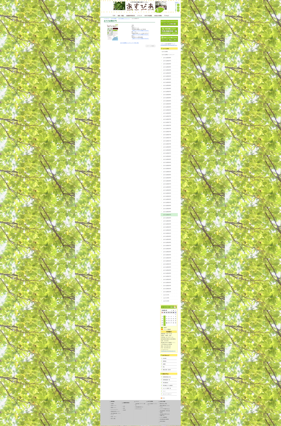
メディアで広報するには (165, 408)
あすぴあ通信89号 (167, 85)
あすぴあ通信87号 (167, 91)
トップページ (106, 18)
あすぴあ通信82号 (167, 106)
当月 (124, 406)
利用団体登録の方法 (167, 376)
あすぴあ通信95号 (167, 66)
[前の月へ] (171, 310)
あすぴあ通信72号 (167, 137)
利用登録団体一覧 (166, 379)
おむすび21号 (166, 294)
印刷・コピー (113, 416)
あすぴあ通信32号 (167, 260)
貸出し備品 (113, 418)
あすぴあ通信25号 (167, 282)
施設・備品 (121, 15)
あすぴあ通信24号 (167, 285)
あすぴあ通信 (148, 15)
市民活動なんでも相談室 (167, 385)
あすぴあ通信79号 (167, 116)
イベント (139, 15)
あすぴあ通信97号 (167, 60)
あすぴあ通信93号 (167, 73)
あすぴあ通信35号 (167, 251)
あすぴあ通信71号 (167, 140)
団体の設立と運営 (163, 403)
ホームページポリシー (167, 394)
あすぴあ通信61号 (167, 171)
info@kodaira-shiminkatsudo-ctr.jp (168, 351)
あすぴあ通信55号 (167, 190)
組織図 (164, 364)
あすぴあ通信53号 (167, 196)
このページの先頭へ (150, 45)
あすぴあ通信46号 (167, 217)
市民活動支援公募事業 (164, 419)
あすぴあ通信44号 (167, 224)
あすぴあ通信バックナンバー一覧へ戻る (129, 42)
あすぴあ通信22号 (167, 291)
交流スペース (113, 405)
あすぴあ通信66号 (167, 156)
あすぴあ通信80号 (167, 113)
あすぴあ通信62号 (167, 168)
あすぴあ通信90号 (167, 82)
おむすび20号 (166, 297)
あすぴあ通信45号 (167, 220)
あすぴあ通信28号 (167, 273)
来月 (124, 408)
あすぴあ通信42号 (167, 230)
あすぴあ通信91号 (167, 79)
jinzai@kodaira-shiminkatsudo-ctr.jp (169, 45)
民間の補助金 (162, 421)
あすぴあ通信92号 (167, 76)
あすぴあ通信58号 (167, 180)
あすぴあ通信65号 (167, 159)
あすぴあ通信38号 (167, 242)
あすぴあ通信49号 (167, 208)
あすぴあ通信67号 (167, 153)
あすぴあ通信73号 (167, 134)
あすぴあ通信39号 (167, 239)
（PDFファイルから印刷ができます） (140, 30)
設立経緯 (164, 358)
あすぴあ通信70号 (167, 143)
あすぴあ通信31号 (167, 264)
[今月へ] (173, 310)
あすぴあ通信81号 (167, 110)
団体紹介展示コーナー (115, 411)
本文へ (177, 2)
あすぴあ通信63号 (167, 165)
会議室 (112, 403)
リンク (164, 391)
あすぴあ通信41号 (167, 233)
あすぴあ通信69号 (167, 147)
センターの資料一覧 (167, 388)
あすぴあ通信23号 (167, 288)
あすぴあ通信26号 (167, 279)
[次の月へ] (176, 310)
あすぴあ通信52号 (167, 199)
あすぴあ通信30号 (167, 267)
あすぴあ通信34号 (167, 254)
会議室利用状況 (130, 15)
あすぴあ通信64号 (167, 162)
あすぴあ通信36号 (167, 248)
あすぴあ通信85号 (167, 97)
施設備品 (113, 401)
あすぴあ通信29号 (167, 270)
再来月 (124, 410)
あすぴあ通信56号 (167, 187)
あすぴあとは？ (166, 355)
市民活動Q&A (165, 382)
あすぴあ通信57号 (167, 183)
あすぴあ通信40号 (167, 236)
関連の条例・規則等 (167, 369)
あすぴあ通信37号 (167, 245)
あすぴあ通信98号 (167, 57)
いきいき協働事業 (163, 417)
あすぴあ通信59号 (167, 177)
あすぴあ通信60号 (167, 174)
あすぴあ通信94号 (167, 70)
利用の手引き (165, 373)
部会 (164, 366)
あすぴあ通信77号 (167, 122)
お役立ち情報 (158, 15)
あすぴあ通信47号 (167, 214)
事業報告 (164, 361)
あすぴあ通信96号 (167, 63)
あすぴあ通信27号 (167, 276)
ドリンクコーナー (114, 409)
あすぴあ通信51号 (167, 202)
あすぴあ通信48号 (167, 211)
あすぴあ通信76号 (167, 125)
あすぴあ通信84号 (167, 100)
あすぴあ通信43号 (167, 227)
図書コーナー (113, 407)
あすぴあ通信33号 (167, 257)
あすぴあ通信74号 (167, 131)
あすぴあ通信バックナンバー (124, 18)
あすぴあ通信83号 (167, 103)
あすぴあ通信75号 (167, 128)
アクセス (166, 15)
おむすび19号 (166, 301)
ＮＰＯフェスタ (138, 408)
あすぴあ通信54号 (167, 193)
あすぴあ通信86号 (167, 94)
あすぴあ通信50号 (167, 205)
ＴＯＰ (114, 15)
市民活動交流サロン (139, 406)
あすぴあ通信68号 (167, 150)
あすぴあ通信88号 (167, 88)
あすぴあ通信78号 (167, 119)
